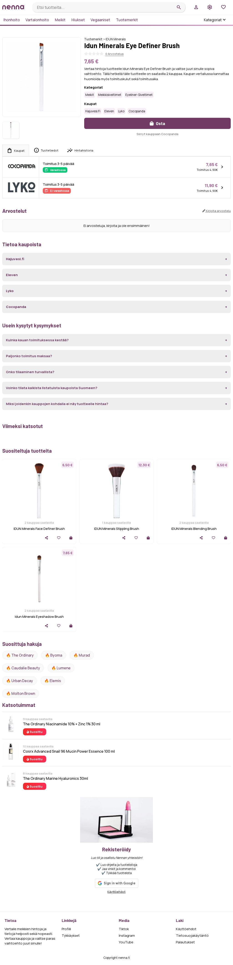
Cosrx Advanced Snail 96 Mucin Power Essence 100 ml (69, 751)
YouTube (126, 942)
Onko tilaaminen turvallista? (30, 372)
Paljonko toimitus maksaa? (29, 356)
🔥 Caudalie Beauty (23, 667)
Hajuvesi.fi (92, 111)
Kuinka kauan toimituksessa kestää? (37, 340)
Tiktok (124, 929)
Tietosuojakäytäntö (192, 935)
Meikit (60, 19)
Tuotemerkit (127, 19)
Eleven (109, 111)
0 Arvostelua (114, 54)
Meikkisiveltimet (109, 95)
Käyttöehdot (116, 892)
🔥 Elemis (52, 680)
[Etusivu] (15, 7)
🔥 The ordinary (20, 655)
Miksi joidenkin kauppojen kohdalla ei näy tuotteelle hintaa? (57, 403)
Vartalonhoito (37, 19)
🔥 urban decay (19, 680)
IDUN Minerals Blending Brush (194, 528)
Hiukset (78, 19)
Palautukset (185, 942)
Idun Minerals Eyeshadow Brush (39, 616)
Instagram (127, 935)
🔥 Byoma (53, 655)
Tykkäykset (71, 935)
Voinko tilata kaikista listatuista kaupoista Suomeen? (51, 387)
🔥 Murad (81, 655)
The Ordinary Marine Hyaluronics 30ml (55, 778)
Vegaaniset (100, 19)
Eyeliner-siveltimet (139, 95)
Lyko (121, 111)
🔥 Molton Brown (20, 693)
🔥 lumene (61, 667)
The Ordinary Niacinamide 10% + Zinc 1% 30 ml (61, 723)
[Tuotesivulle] (71, 538)
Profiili (66, 929)
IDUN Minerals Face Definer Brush (39, 528)
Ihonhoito (11, 19)
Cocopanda (137, 111)
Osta (160, 123)
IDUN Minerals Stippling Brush (116, 528)
